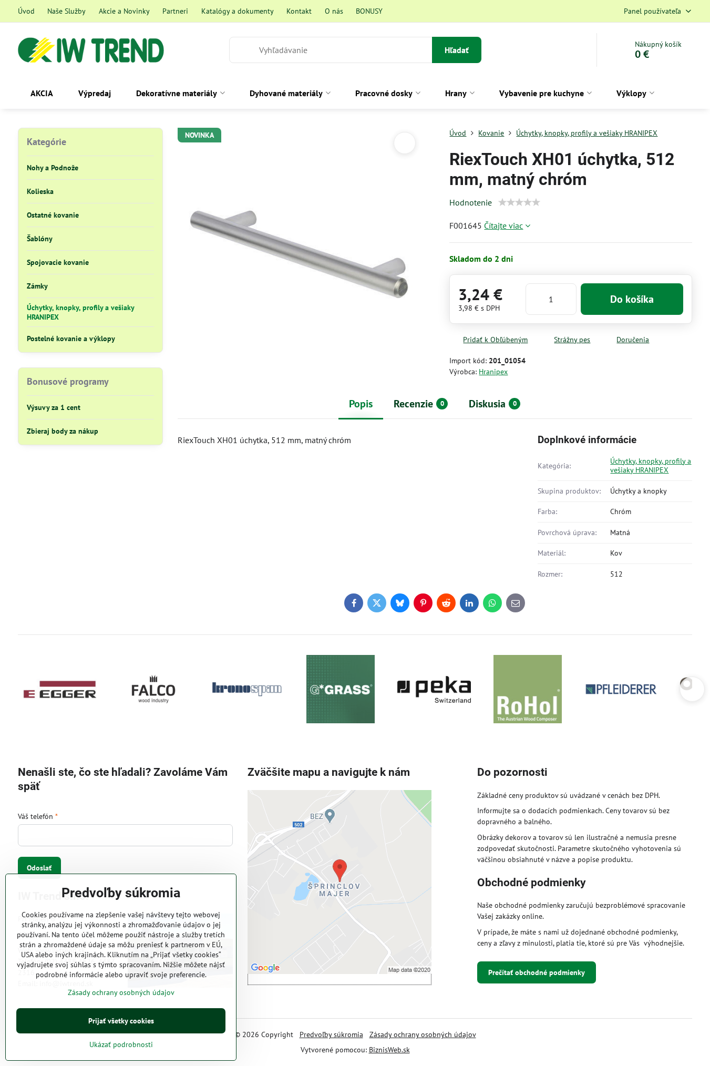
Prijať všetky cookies (121, 1021)
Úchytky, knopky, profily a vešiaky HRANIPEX (650, 465)
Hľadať (457, 50)
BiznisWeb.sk (389, 1049)
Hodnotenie (470, 202)
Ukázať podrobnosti (121, 1044)
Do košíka (632, 299)
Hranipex (493, 371)
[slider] (519, 202)
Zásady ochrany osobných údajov (422, 1034)
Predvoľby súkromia (331, 1034)
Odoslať (39, 868)
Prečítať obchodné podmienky (536, 972)
